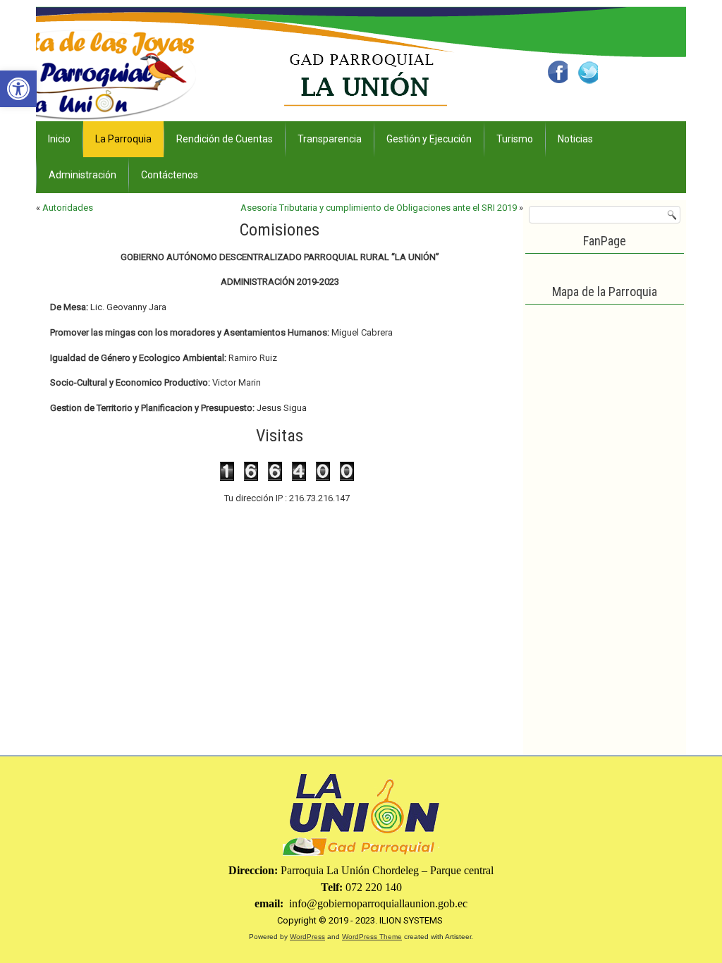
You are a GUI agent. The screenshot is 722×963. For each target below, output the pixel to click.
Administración (82, 174)
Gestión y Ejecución (429, 139)
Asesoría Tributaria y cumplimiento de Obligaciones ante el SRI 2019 (378, 207)
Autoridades (67, 207)
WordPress (307, 936)
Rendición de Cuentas (224, 139)
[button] (18, 88)
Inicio (59, 139)
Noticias (575, 139)
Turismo (514, 139)
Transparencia (330, 139)
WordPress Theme (372, 936)
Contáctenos (169, 174)
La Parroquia (123, 139)
